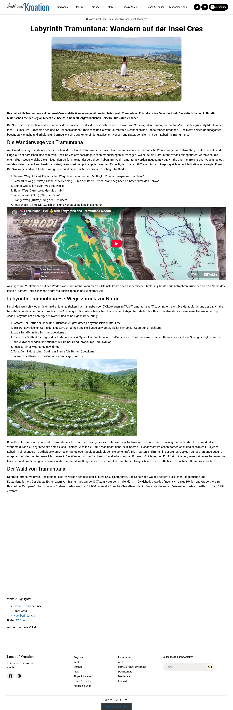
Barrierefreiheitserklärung (132, 666)
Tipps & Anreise (130, 7)
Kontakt (122, 681)
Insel (98, 19)
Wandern (142, 19)
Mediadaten (124, 676)
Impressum (124, 657)
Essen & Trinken (156, 7)
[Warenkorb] (204, 7)
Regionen (62, 7)
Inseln (79, 7)
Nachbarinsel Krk (24, 615)
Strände (95, 7)
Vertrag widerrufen (116, 706)
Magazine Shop (178, 7)
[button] (197, 7)
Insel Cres (107, 19)
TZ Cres (21, 620)
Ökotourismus (22, 606)
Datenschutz (125, 671)
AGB (120, 662)
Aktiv (110, 7)
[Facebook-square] (10, 675)
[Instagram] (19, 675)
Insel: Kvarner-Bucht (125, 19)
